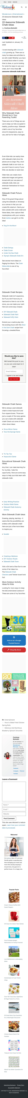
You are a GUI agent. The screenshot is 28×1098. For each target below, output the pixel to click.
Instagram (15, 771)
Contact (9, 1)
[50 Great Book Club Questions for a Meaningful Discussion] (14, 1012)
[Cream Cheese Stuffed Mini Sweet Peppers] (14, 901)
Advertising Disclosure (10, 1085)
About (5, 1)
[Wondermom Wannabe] (8, 7)
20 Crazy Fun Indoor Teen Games (14, 924)
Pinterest (22, 771)
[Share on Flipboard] (13, 38)
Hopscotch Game (10, 456)
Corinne (8, 858)
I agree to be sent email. (14, 375)
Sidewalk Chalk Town (11, 561)
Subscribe (15, 1)
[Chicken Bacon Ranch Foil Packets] (14, 1031)
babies (8, 218)
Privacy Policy (20, 1085)
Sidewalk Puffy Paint (11, 317)
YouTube (15, 773)
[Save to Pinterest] (9, 38)
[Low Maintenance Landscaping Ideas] (14, 955)
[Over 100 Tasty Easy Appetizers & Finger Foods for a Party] (14, 993)
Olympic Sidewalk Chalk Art (13, 256)
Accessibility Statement (14, 1087)
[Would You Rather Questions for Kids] (14, 1066)
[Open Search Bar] (22, 7)
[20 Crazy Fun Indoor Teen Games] (14, 920)
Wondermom (6, 14)
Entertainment (18, 14)
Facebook (15, 768)
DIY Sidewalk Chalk (10, 312)
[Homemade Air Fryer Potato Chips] (14, 974)
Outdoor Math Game (11, 504)
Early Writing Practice (11, 502)
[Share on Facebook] (3, 38)
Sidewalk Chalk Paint (11, 314)
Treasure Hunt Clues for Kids (12, 1053)
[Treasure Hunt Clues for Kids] (14, 1049)
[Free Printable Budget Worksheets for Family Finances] (14, 937)
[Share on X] (6, 38)
